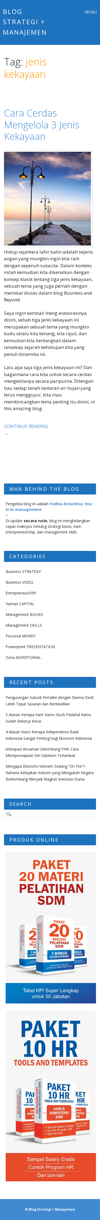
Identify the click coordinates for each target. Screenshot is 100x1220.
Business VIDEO (19, 582)
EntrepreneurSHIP (21, 592)
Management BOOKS (24, 614)
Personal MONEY (20, 635)
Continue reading (26, 429)
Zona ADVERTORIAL (23, 657)
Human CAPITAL (20, 603)
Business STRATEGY (23, 571)
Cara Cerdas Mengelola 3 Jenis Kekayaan (41, 124)
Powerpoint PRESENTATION (30, 646)
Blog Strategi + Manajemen (25, 22)
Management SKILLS (24, 625)
